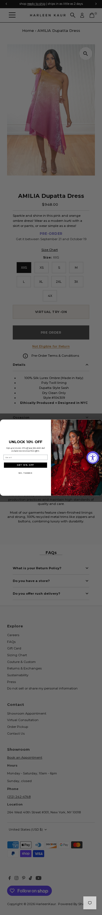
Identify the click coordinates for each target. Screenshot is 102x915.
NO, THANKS (25, 473)
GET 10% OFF (25, 465)
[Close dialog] (99, 422)
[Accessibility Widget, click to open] (92, 457)
